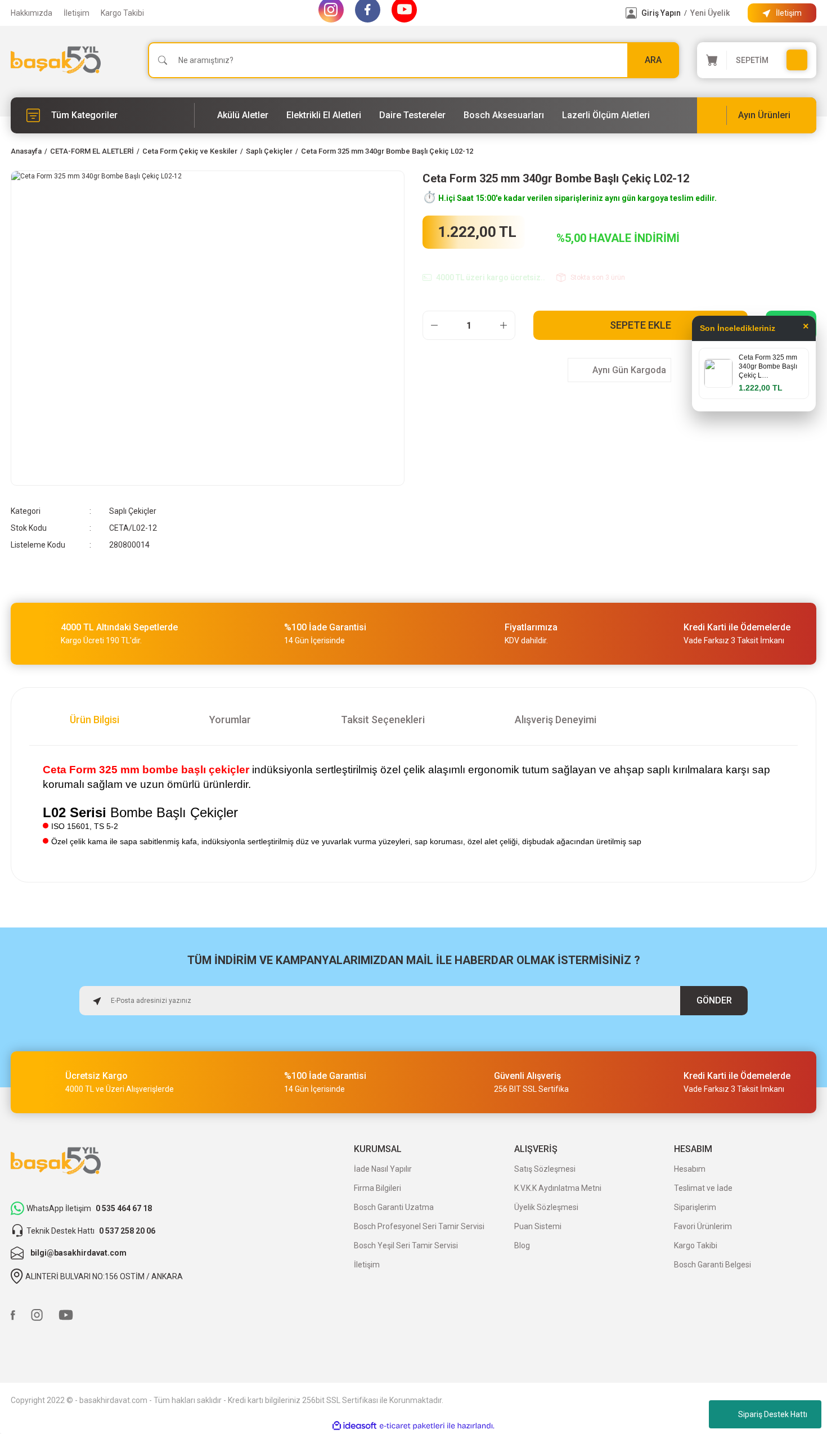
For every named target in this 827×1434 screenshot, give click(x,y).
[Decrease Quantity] (434, 325)
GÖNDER (714, 1000)
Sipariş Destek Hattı (772, 1414)
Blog (522, 1245)
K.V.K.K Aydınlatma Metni (557, 1188)
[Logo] (56, 60)
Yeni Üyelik (710, 12)
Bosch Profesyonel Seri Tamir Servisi (419, 1226)
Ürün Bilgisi (94, 719)
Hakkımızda (31, 12)
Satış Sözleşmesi (545, 1168)
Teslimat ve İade (703, 1188)
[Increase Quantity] (503, 325)
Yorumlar (230, 719)
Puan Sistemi (537, 1226)
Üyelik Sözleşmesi (546, 1207)
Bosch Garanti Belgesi (712, 1264)
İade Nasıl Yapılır (383, 1168)
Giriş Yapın (661, 12)
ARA (653, 60)
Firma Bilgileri (377, 1188)
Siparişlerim (695, 1207)
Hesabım (689, 1168)
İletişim (76, 12)
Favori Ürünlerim (703, 1226)
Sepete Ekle (640, 325)
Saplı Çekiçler (132, 511)
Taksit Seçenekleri (383, 719)
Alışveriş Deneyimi (555, 719)
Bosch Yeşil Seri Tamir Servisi (406, 1245)
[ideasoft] (354, 1425)
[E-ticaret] (412, 1426)
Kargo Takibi (122, 12)
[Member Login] (631, 13)
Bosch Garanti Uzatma (394, 1207)
